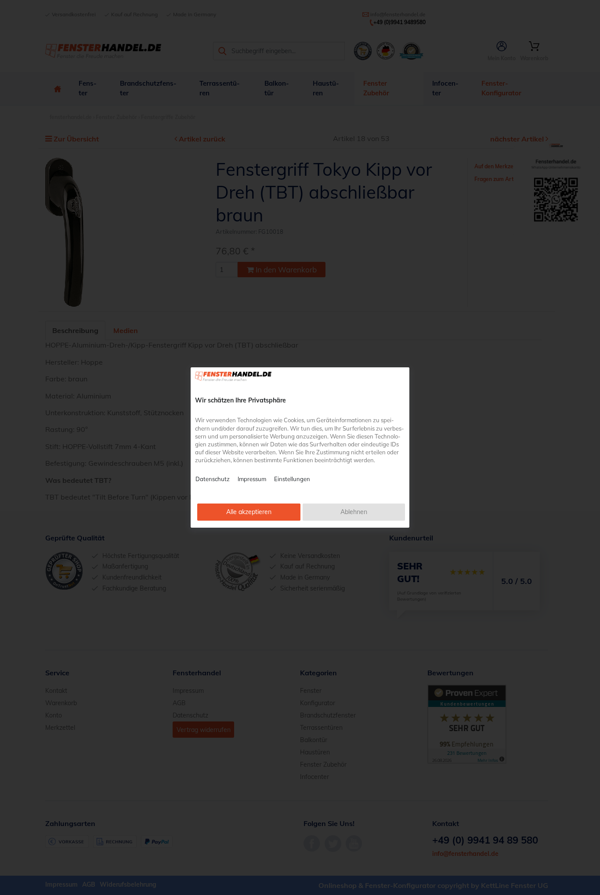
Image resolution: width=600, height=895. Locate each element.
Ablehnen (353, 512)
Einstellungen (292, 478)
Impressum (252, 478)
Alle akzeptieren (248, 512)
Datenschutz (212, 478)
